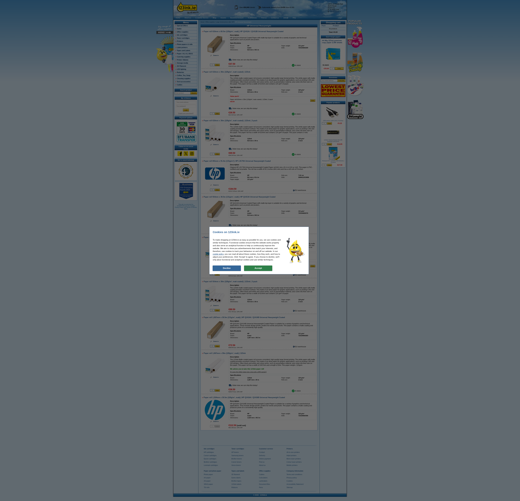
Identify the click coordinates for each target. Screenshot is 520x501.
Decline (227, 268)
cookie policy (218, 254)
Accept (258, 268)
